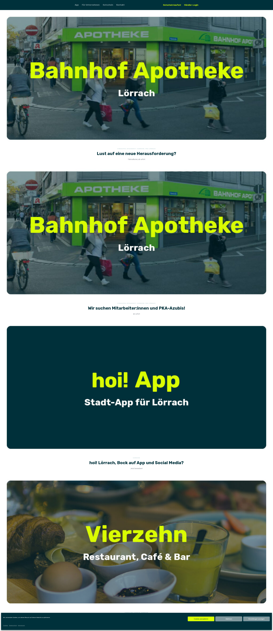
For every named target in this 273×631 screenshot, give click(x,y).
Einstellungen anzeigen (256, 619)
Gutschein (108, 5)
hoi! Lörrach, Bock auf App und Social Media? (136, 462)
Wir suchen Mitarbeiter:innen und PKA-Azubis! (136, 308)
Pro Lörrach (150, 148)
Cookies (5, 625)
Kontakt (120, 5)
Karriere (140, 148)
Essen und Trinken (132, 612)
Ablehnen (229, 619)
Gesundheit (131, 148)
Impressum (21, 625)
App (77, 5)
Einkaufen (121, 148)
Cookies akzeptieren (201, 619)
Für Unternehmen (91, 5)
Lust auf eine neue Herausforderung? (136, 153)
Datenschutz (13, 625)
